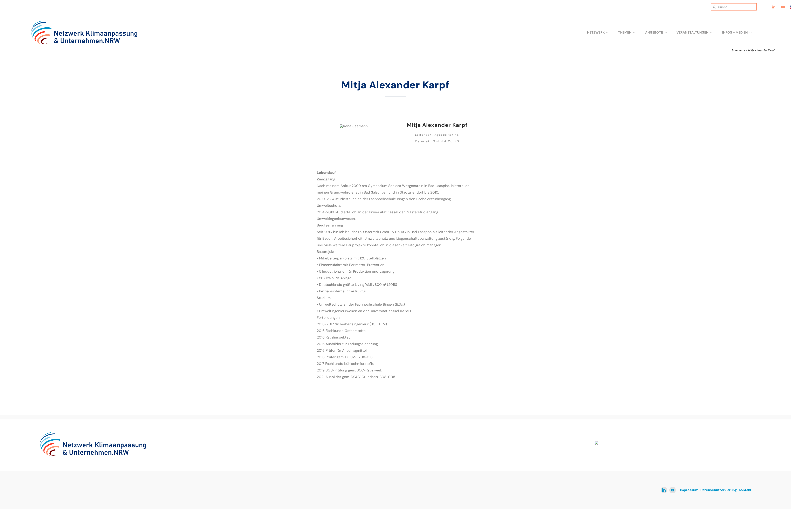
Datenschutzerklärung (718, 490)
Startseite (738, 50)
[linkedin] (664, 490)
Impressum (689, 490)
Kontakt (745, 490)
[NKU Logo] (84, 22)
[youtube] (672, 490)
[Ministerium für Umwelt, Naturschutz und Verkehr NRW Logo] (647, 443)
